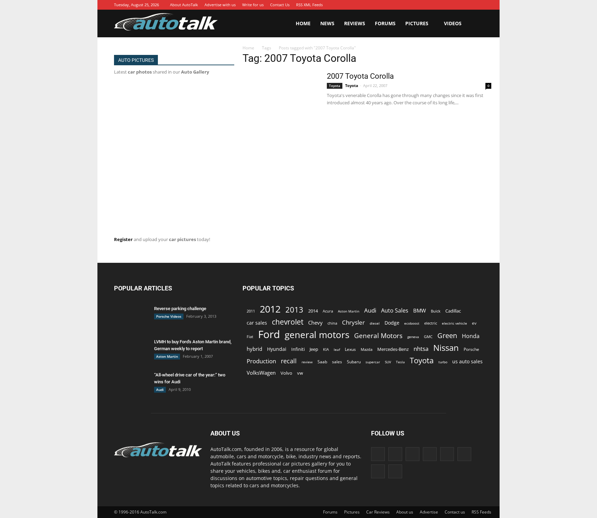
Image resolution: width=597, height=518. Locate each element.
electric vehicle (454, 323)
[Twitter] (467, 5)
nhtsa (421, 348)
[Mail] (447, 5)
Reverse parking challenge (180, 308)
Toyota (334, 85)
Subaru (354, 362)
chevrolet (287, 322)
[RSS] (457, 5)
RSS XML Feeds (309, 4)
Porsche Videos (168, 316)
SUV (388, 361)
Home (303, 23)
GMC (428, 336)
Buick (435, 311)
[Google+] (415, 5)
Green (447, 335)
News (327, 23)
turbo (442, 361)
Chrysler (353, 322)
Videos (453, 23)
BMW (419, 310)
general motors (317, 334)
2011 (251, 311)
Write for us (253, 4)
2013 (294, 309)
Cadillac (453, 311)
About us (404, 512)
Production (261, 361)
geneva (413, 336)
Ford (269, 334)
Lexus (350, 349)
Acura (328, 311)
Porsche (471, 349)
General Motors (378, 335)
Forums (385, 23)
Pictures (416, 23)
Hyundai (276, 349)
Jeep (314, 349)
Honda (471, 336)
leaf (337, 349)
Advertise (429, 512)
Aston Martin (167, 356)
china (332, 323)
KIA (326, 349)
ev (474, 323)
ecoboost (411, 323)
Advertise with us (220, 4)
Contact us (455, 512)
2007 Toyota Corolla (360, 76)
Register (123, 239)
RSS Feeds (481, 512)
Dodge (392, 322)
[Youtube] (478, 5)
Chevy (315, 322)
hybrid (254, 348)
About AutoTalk (184, 4)
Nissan (446, 347)
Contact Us (280, 4)
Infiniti (298, 349)
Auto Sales (394, 310)
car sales (257, 322)
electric (430, 323)
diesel (375, 323)
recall (289, 361)
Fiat (250, 336)
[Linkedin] (436, 5)
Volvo (286, 373)
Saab (322, 361)
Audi (160, 389)
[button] (474, 23)
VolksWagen (261, 372)
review (307, 361)
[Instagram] (426, 5)
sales (337, 361)
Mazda (366, 349)
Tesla (400, 361)
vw (300, 373)
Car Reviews (378, 512)
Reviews (354, 23)
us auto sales (467, 361)
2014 (313, 311)
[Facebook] (405, 5)
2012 (270, 309)
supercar (373, 361)
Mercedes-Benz (393, 349)
